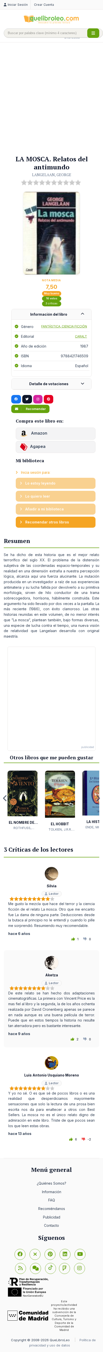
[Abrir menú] (93, 33)
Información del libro (48, 314)
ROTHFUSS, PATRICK (23, 828)
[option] (22, 800)
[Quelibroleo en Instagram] (37, 399)
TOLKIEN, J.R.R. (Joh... (60, 829)
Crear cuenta (44, 5)
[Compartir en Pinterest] (48, 399)
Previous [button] (5, 798)
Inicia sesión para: (35, 472)
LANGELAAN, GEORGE (51, 174)
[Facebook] (20, 1254)
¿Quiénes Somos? (51, 1183)
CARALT (81, 336)
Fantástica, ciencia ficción (64, 326)
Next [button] (98, 798)
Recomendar (35, 409)
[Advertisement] (51, 99)
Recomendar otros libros (46, 522)
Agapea (38, 446)
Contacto (51, 1225)
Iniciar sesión (18, 5)
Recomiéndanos (51, 1208)
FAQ (51, 1200)
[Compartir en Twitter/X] (27, 399)
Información (51, 1192)
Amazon (38, 433)
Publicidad (51, 1217)
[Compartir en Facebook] (16, 399)
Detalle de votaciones (48, 384)
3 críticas (52, 303)
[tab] (52, 314)
